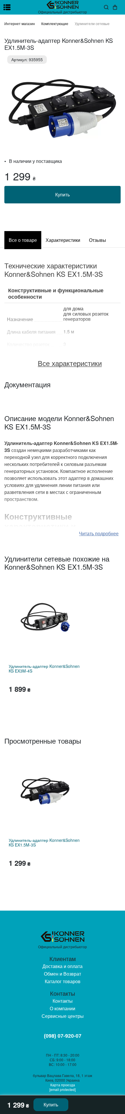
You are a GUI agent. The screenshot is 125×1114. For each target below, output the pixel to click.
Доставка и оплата (62, 966)
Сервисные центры (63, 1016)
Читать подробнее (99, 533)
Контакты (63, 1000)
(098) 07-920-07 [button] (62, 1036)
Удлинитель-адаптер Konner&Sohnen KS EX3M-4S (44, 668)
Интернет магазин (19, 23)
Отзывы (97, 240)
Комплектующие (54, 23)
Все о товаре (23, 240)
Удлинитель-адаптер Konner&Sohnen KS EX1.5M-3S (44, 842)
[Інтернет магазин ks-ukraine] (62, 4)
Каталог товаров (63, 981)
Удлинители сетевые (92, 23)
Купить (62, 194)
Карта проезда (62, 1084)
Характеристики (63, 240)
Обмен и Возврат (62, 973)
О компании (62, 1008)
